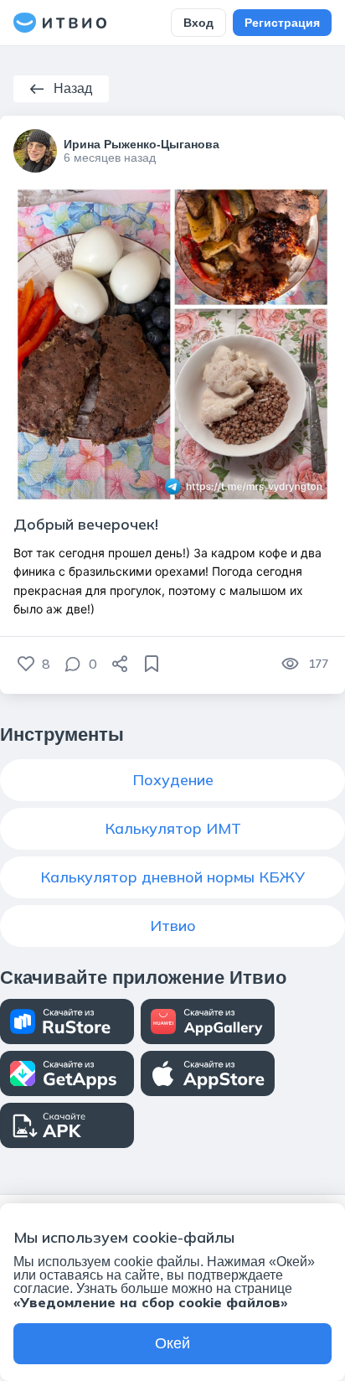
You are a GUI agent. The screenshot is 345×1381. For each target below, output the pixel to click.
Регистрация (282, 22)
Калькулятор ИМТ (173, 828)
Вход (198, 22)
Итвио (173, 925)
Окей (172, 1343)
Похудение (173, 779)
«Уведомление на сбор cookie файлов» (150, 1302)
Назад (73, 88)
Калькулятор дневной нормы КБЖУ (172, 877)
